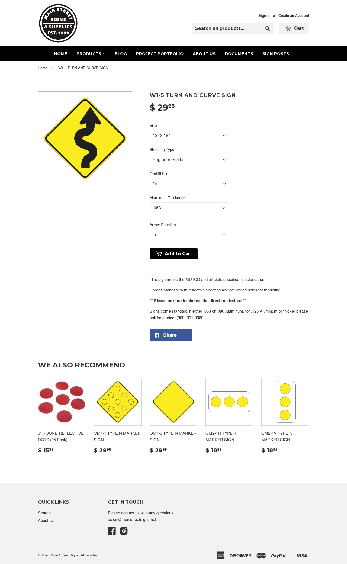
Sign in (264, 15)
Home (60, 53)
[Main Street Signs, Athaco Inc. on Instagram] (124, 532)
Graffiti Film (159, 173)
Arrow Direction (163, 224)
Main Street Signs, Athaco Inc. (74, 554)
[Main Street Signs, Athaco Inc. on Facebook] (112, 532)
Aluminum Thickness (167, 197)
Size (153, 125)
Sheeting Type (162, 149)
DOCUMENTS (239, 53)
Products (89, 53)
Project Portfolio (160, 53)
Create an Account (293, 15)
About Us (204, 53)
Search (44, 512)
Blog (121, 53)
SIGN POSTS (275, 53)
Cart (298, 28)
